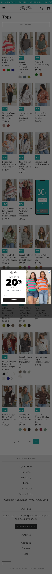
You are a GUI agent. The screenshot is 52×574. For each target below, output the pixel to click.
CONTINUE (13, 300)
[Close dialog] (49, 271)
